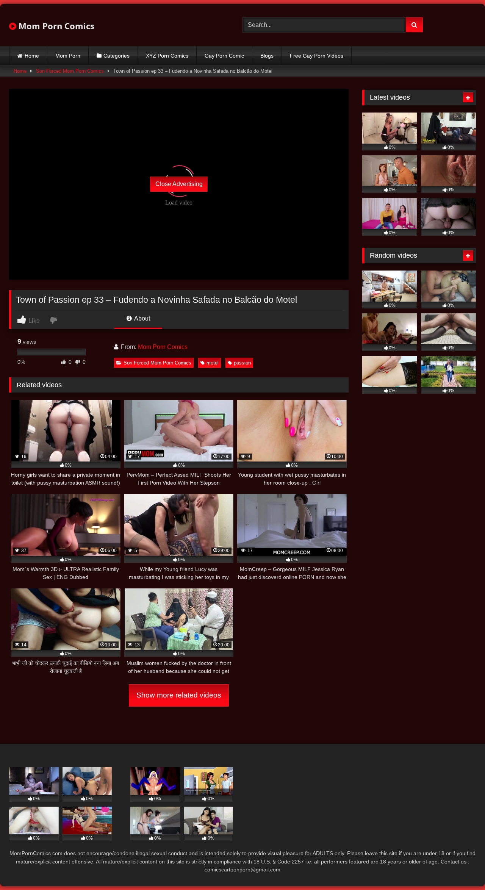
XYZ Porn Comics (167, 56)
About (141, 318)
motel (213, 363)
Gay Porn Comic (224, 56)
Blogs (267, 56)
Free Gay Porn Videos (316, 56)
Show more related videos (178, 695)
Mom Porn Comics (55, 25)
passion (242, 363)
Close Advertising (179, 184)
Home (32, 56)
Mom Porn (67, 56)
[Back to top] (461, 867)
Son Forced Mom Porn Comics (70, 71)
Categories (116, 56)
